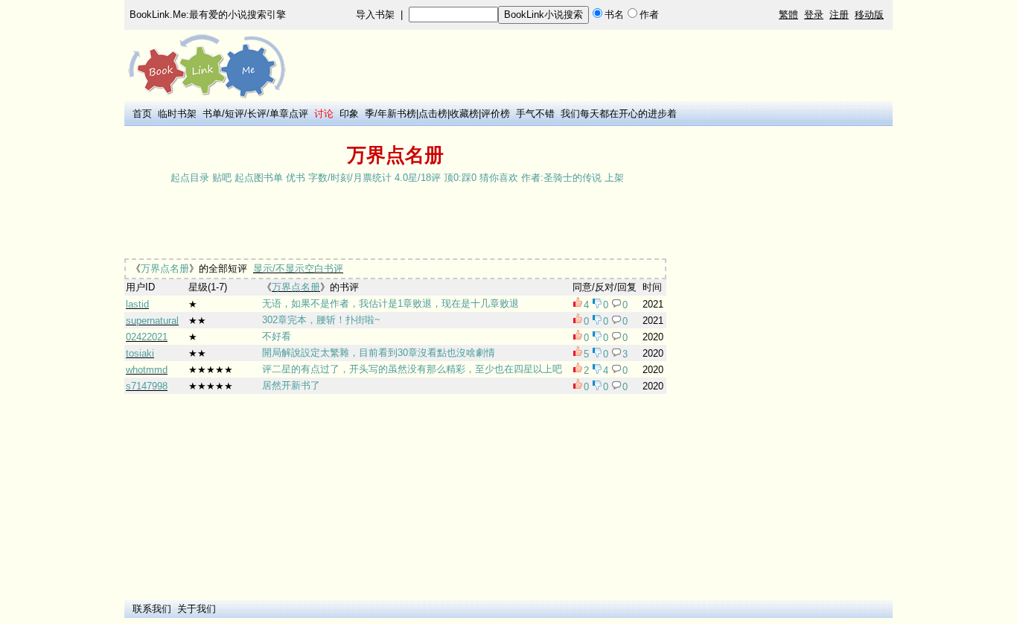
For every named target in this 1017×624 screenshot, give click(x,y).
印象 (349, 113)
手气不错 (535, 113)
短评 (234, 113)
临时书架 (177, 113)
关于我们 (196, 608)
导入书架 (375, 14)
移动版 (869, 14)
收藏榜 (464, 113)
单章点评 (289, 113)
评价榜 (495, 113)
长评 (257, 113)
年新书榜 (396, 113)
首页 (142, 113)
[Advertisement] (395, 222)
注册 (839, 14)
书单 (212, 113)
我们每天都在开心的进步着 (619, 113)
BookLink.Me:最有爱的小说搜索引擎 (208, 14)
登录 (813, 14)
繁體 (788, 14)
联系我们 (152, 608)
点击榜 (432, 113)
